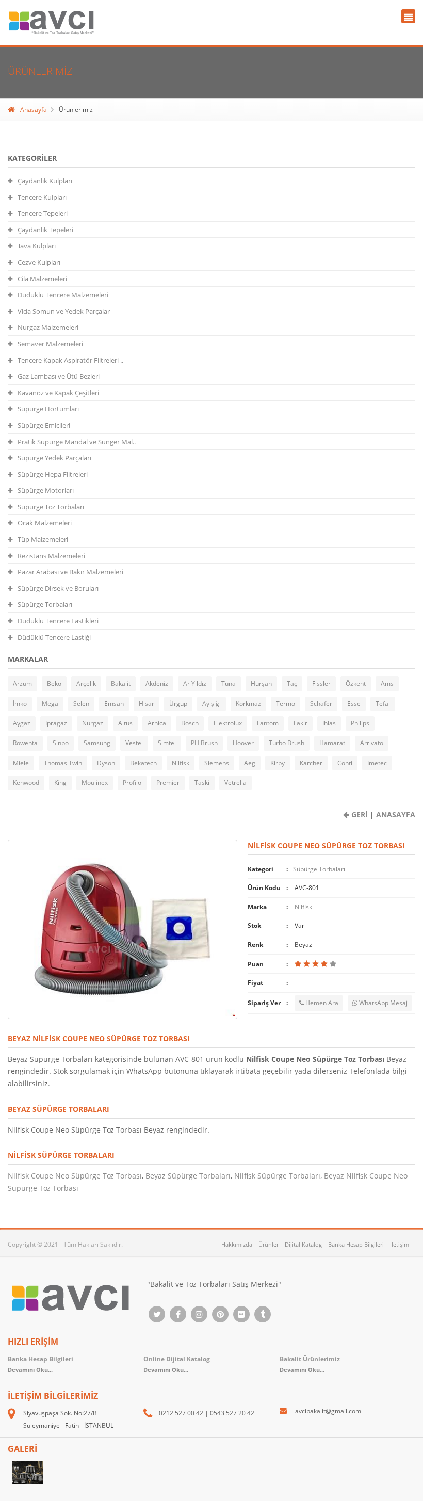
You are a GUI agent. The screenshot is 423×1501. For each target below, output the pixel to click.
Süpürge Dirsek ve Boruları (58, 588)
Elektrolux (228, 723)
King (60, 782)
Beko (54, 683)
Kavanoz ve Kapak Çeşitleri (58, 392)
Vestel (134, 742)
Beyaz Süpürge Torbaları (188, 1176)
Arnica (157, 723)
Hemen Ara (321, 1002)
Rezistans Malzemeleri (51, 555)
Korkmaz (248, 703)
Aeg (249, 762)
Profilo (132, 782)
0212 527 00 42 (181, 1413)
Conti (344, 762)
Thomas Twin (63, 762)
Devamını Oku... (302, 1370)
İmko (20, 703)
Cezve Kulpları (39, 262)
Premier (168, 782)
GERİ (358, 814)
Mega (50, 703)
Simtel (167, 742)
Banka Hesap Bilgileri (356, 1244)
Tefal (383, 703)
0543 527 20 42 (232, 1413)
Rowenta (25, 742)
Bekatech (143, 762)
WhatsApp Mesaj (382, 1002)
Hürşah (261, 683)
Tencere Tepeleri (43, 213)
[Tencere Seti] (27, 1472)
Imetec (377, 762)
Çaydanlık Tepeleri (45, 229)
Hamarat (332, 742)
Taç (292, 683)
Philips (360, 723)
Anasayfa (33, 109)
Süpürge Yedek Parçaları (54, 457)
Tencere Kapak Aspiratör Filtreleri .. (70, 360)
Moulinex (95, 782)
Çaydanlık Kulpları (45, 180)
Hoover (243, 742)
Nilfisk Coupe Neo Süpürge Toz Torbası (75, 1176)
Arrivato (371, 742)
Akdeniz (156, 683)
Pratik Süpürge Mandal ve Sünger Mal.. (77, 441)
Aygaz (21, 723)
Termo (285, 703)
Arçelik (86, 683)
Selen (81, 703)
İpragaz (56, 723)
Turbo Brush (286, 742)
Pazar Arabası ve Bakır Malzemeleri (70, 571)
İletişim (399, 1244)
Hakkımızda (236, 1244)
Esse (354, 703)
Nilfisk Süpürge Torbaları (277, 1176)
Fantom (268, 723)
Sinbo (61, 742)
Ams (387, 683)
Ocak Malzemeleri (45, 522)
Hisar (146, 703)
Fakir (300, 723)
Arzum (22, 683)
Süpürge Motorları (46, 490)
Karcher (311, 762)
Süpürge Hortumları (48, 408)
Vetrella (235, 782)
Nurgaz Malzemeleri (48, 327)
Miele (21, 762)
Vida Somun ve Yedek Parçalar (64, 311)
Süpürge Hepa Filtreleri (53, 474)
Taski (201, 782)
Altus (125, 723)
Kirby (277, 762)
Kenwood (26, 782)
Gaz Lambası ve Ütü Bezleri (59, 376)
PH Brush (204, 742)
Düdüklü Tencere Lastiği (54, 637)
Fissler (321, 683)
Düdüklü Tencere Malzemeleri (63, 294)
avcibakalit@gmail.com (328, 1411)
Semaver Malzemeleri (50, 343)
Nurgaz (92, 723)
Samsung (97, 742)
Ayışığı (211, 703)
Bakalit (121, 683)
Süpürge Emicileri (44, 425)
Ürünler (268, 1244)
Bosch (190, 723)
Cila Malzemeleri (42, 278)
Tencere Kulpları (42, 197)
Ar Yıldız (194, 683)
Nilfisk (180, 762)
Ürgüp (178, 703)
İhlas (329, 723)
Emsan (114, 703)
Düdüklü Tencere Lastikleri (58, 620)
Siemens (216, 762)
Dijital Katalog (303, 1244)
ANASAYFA (394, 814)
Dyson (106, 762)
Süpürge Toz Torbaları (51, 506)
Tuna (228, 683)
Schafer (321, 703)
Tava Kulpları (37, 245)
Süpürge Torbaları (45, 604)
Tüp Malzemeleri (43, 539)
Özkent (356, 683)
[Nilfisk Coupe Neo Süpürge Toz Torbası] (122, 928)
